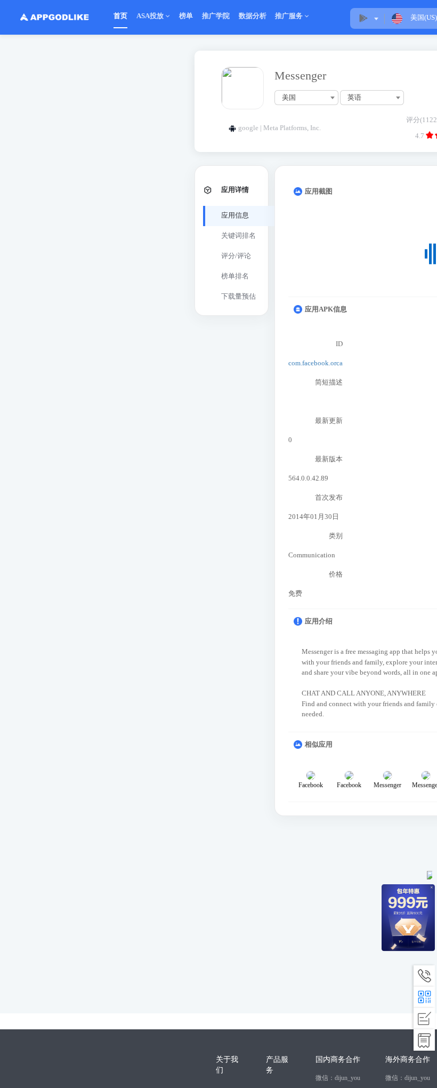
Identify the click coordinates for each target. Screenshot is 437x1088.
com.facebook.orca (315, 363)
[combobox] (306, 97)
